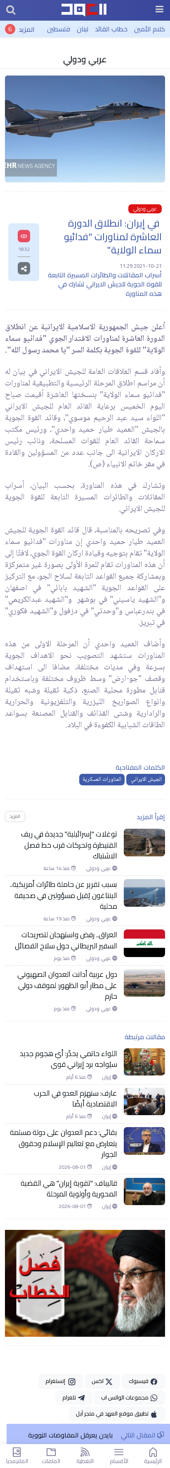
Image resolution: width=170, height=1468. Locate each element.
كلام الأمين (149, 29)
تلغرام (69, 1397)
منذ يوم (62, 958)
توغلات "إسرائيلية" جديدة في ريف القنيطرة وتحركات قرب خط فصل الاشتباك (69, 845)
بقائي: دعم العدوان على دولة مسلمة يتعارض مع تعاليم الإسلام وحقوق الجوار (63, 1143)
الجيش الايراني (146, 780)
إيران (107, 1077)
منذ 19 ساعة (57, 918)
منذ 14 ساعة (57, 868)
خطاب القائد (111, 29)
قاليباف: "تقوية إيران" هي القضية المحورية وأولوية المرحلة (69, 1189)
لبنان (82, 29)
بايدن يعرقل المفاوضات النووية (70, 1435)
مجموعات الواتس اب (125, 1397)
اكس (98, 1381)
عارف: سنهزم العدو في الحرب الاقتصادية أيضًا (75, 1099)
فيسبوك (139, 1381)
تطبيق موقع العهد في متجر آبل (113, 1413)
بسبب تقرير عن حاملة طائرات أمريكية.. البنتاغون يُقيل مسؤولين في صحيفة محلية (63, 895)
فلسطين (58, 29)
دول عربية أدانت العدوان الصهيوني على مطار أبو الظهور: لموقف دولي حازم (67, 985)
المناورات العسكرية (102, 780)
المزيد (27, 29)
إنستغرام (56, 1381)
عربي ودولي (85, 59)
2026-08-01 (73, 1167)
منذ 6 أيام (76, 1077)
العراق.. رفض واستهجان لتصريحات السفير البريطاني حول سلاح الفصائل (66, 940)
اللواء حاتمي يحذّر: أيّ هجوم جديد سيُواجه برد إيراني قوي (68, 1059)
